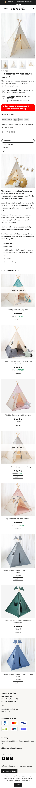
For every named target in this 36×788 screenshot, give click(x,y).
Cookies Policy (25, 780)
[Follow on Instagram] (7, 758)
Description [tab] (7, 141)
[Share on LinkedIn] (14, 132)
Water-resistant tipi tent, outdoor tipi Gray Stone (18, 571)
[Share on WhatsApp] (2, 132)
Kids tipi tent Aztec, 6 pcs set (18, 310)
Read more (18, 320)
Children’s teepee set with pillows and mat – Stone (18, 362)
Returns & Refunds (21, 124)
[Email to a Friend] (9, 132)
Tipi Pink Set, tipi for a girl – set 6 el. (18, 415)
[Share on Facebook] (5, 132)
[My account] (34, 8)
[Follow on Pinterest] (11, 758)
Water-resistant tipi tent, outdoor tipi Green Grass (18, 622)
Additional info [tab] (8, 144)
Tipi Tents (6, 71)
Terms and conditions (7, 124)
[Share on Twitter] (7, 132)
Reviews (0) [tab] (6, 147)
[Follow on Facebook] (3, 758)
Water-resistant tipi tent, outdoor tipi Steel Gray (18, 675)
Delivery (30, 124)
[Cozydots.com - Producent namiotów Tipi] (18, 9)
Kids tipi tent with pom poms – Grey (18, 467)
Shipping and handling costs (11, 748)
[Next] (34, 65)
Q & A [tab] (4, 151)
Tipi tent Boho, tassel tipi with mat (18, 519)
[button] (4, 8)
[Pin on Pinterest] (12, 132)
